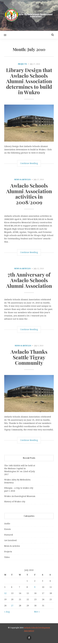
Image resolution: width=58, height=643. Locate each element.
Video (7, 557)
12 (5, 593)
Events (7, 529)
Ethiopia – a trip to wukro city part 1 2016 (18, 489)
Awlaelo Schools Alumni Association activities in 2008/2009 (29, 194)
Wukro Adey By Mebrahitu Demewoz (17, 481)
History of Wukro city (14, 501)
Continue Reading (29, 163)
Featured (8, 535)
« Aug (7, 612)
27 (12, 605)
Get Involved (10, 540)
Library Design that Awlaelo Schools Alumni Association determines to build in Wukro (29, 81)
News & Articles (22, 180)
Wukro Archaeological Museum (19, 496)
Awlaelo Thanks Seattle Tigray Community (29, 357)
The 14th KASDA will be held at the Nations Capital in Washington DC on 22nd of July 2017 (19, 469)
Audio (7, 523)
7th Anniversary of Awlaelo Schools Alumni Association (29, 280)
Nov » (37, 612)
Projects (22, 64)
